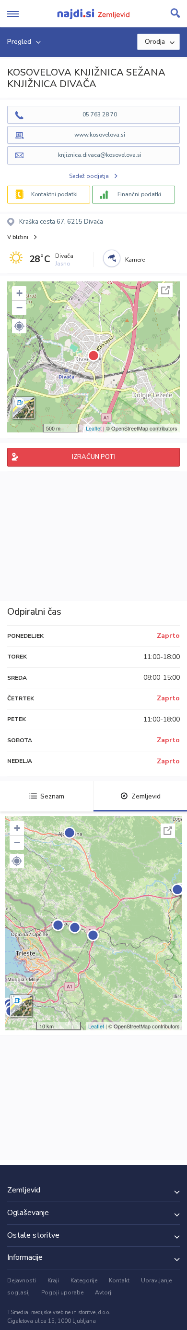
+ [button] (19, 293)
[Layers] (23, 407)
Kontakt (119, 1280)
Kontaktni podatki (54, 194)
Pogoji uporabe (62, 1292)
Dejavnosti (21, 1280)
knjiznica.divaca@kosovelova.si (99, 155)
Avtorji (104, 1292)
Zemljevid (146, 796)
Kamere (135, 260)
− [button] (19, 308)
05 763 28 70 (99, 114)
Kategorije (83, 1280)
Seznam (52, 796)
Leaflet (94, 428)
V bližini (17, 237)
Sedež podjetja (89, 176)
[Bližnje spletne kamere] (111, 258)
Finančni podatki (139, 194)
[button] (19, 326)
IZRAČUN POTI (94, 457)
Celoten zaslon (165, 290)
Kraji (53, 1280)
